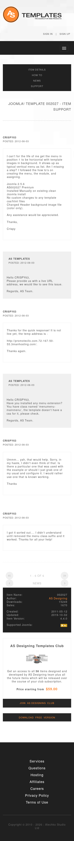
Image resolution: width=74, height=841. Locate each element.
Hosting (37, 774)
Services (37, 760)
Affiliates (37, 781)
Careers (37, 788)
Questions (37, 767)
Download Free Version (37, 717)
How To (37, 75)
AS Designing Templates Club (37, 645)
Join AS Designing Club (37, 703)
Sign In (48, 33)
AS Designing (58, 598)
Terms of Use (37, 802)
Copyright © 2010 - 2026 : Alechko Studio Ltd (37, 826)
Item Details (37, 69)
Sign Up (65, 33)
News (37, 80)
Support (37, 86)
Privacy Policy (37, 795)
